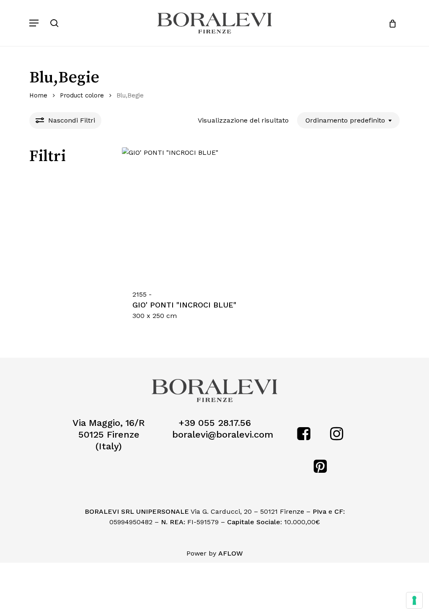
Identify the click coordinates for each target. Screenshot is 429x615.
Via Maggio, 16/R (108, 423)
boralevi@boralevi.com (222, 434)
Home (38, 95)
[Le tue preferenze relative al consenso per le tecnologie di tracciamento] (414, 600)
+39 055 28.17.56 (214, 423)
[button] (34, 23)
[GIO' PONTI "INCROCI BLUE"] (188, 213)
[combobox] (348, 120)
